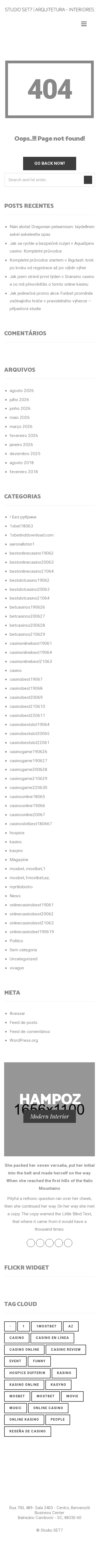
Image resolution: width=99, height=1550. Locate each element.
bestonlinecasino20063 (32, 562)
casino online (24, 1350)
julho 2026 (19, 399)
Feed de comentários (30, 1031)
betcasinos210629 (27, 634)
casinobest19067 (26, 679)
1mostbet (46, 1326)
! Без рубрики (23, 517)
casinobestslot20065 (30, 733)
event (15, 1361)
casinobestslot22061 (30, 742)
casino (16, 670)
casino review (66, 1350)
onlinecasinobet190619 (32, 931)
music (15, 1408)
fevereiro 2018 (24, 471)
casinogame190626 (28, 751)
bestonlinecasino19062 (32, 553)
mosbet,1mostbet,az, (30, 877)
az (70, 1326)
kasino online (24, 1385)
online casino (48, 1408)
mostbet (46, 1396)
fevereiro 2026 (24, 435)
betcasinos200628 (27, 625)
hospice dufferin (27, 1373)
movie (72, 1396)
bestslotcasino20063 (30, 589)
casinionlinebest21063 (31, 661)
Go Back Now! (49, 163)
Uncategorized (23, 958)
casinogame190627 (28, 760)
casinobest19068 (26, 688)
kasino (16, 841)
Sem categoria (23, 949)
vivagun (17, 968)
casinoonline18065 (27, 796)
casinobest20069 (26, 697)
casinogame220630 (28, 787)
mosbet (17, 1396)
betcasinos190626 (27, 607)
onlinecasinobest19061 (32, 904)
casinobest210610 (27, 706)
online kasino (24, 1419)
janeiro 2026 (21, 444)
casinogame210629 (28, 778)
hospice (17, 832)
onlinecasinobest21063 (32, 923)
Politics (16, 940)
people (58, 1419)
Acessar (17, 1013)
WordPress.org (24, 1040)
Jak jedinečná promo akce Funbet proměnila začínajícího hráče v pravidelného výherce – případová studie (51, 301)
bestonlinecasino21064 (32, 571)
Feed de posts (23, 1022)
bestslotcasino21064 (30, 598)
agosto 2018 (22, 462)
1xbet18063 (21, 526)
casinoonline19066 (27, 805)
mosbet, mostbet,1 (27, 868)
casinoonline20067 (27, 814)
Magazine (19, 859)
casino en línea (52, 1338)
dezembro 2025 (25, 453)
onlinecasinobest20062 (32, 914)
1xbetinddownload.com (32, 535)
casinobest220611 (27, 715)
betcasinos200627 (27, 616)
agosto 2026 (22, 390)
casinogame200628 (28, 769)
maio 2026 (20, 417)
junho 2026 (20, 408)
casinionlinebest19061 (31, 643)
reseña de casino (27, 1431)
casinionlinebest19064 (31, 652)
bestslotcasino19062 (30, 580)
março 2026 (21, 426)
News (15, 895)
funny (39, 1361)
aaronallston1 (22, 544)
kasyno (16, 850)
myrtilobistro (21, 886)
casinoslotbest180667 (31, 823)
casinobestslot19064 (30, 724)
